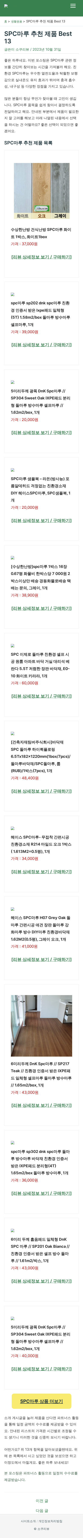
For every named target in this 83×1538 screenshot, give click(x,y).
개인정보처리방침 (50, 1521)
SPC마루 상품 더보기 (41, 1401)
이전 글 (42, 1501)
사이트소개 (28, 1521)
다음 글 (42, 1511)
